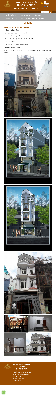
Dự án (12, 18)
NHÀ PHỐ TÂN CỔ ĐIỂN (19, 18)
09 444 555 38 (46, 3)
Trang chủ (8, 18)
